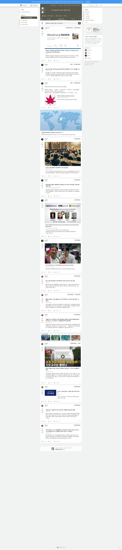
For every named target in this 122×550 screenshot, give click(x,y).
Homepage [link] (92, 63)
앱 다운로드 (87, 63)
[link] (54, 5)
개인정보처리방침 (95, 61)
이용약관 (89, 61)
